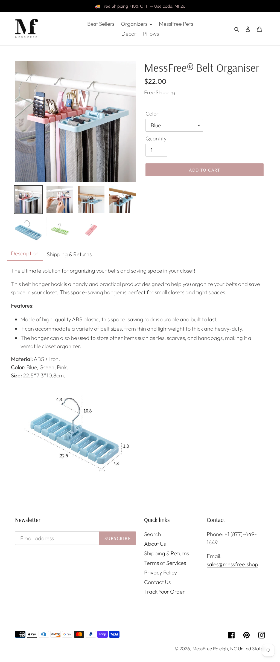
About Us (155, 543)
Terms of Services (165, 562)
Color (152, 113)
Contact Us (157, 582)
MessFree (202, 648)
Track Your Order (164, 591)
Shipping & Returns (166, 553)
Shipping (165, 92)
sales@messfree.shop (232, 564)
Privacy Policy (160, 572)
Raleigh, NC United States (239, 648)
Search (152, 534)
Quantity (156, 138)
